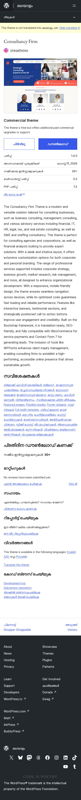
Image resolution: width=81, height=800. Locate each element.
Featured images (14, 404)
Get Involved (51, 679)
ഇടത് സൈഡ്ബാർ (36, 419)
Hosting (9, 660)
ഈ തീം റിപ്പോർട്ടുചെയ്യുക (21, 533)
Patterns (48, 666)
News (8, 653)
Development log (14, 583)
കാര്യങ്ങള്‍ (50, 686)
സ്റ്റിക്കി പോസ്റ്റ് (24, 424)
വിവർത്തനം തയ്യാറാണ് (59, 429)
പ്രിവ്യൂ (19, 144)
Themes (47, 653)
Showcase (49, 647)
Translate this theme (16, 564)
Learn (7, 679)
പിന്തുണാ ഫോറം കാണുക (20, 508)
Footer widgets (56, 404)
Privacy (9, 666)
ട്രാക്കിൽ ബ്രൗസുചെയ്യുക (22, 592)
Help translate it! (70, 27)
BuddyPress (14, 731)
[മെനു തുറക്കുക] (75, 5)
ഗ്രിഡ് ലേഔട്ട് (49, 409)
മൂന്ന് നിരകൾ (34, 429)
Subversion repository (18, 587)
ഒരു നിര (27, 414)
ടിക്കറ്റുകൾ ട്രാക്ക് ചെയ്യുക (21, 596)
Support (9, 686)
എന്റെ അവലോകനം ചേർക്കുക (23, 483)
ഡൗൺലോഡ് (58, 144)
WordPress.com (16, 711)
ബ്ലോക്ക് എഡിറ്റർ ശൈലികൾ (23, 384)
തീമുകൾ (9, 17)
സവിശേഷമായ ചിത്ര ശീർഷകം (55, 399)
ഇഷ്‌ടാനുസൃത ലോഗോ (31, 394)
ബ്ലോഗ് (48, 384)
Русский (21, 556)
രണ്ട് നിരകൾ (12, 434)
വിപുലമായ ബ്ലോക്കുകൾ (37, 434)
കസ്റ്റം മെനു (54, 394)
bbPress (11, 725)
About (8, 647)
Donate (49, 692)
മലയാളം (19, 748)
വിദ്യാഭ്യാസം (25, 399)
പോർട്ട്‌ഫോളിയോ (45, 414)
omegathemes (19, 50)
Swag (48, 699)
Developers (11, 692)
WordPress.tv (15, 699)
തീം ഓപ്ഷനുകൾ (45, 424)
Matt (9, 718)
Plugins (47, 660)
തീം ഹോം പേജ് (13, 194)
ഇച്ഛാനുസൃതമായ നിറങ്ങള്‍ (37, 390)
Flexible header (36, 404)
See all (73, 483)
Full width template (27, 409)
